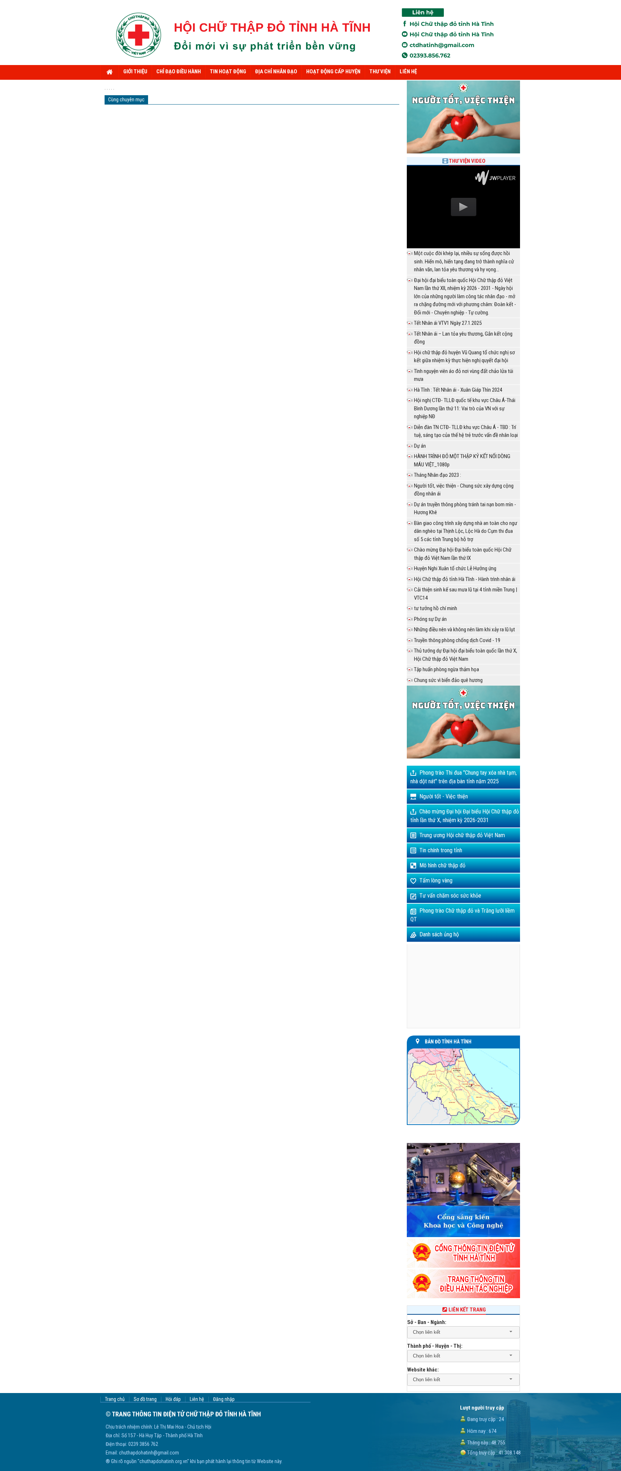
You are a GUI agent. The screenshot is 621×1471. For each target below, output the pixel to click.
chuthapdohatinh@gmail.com (149, 1453)
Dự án (420, 446)
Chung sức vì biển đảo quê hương (448, 680)
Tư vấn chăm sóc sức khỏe (450, 895)
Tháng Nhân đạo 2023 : (437, 475)
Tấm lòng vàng (435, 880)
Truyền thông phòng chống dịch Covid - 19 (457, 640)
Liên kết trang (467, 1309)
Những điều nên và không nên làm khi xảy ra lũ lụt (464, 629)
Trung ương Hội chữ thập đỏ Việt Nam (462, 835)
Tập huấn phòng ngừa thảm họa (446, 669)
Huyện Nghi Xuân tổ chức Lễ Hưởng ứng (455, 568)
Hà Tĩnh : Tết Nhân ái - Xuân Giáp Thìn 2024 (458, 390)
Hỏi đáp (173, 1399)
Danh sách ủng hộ (439, 934)
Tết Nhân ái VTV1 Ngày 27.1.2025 (448, 323)
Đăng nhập (224, 1399)
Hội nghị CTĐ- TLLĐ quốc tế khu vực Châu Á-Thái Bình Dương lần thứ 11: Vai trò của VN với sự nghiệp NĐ (464, 408)
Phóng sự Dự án (430, 619)
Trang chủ (115, 1399)
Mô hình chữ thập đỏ (442, 865)
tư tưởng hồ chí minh (435, 608)
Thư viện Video (467, 161)
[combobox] (463, 1332)
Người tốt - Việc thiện (443, 796)
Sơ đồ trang (145, 1399)
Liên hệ (197, 1399)
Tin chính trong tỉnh (440, 850)
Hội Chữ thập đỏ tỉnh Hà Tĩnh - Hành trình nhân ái (464, 579)
